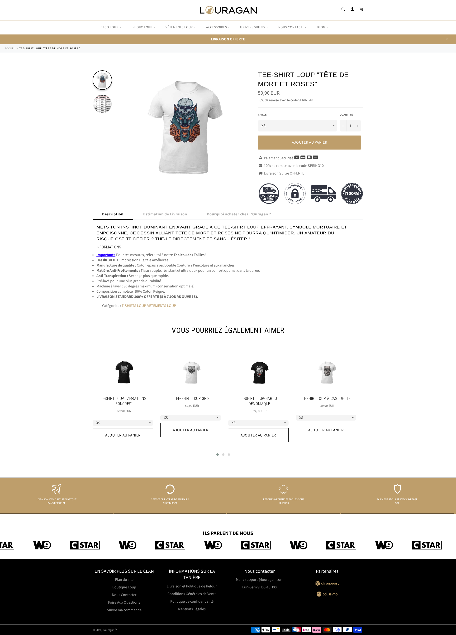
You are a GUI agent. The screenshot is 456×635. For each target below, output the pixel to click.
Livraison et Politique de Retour (192, 586)
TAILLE (262, 115)
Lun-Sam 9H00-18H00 (259, 587)
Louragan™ (110, 630)
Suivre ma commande (124, 610)
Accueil (10, 48)
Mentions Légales (192, 609)
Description (113, 214)
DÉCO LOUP (109, 27)
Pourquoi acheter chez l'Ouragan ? (239, 214)
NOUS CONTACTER (292, 27)
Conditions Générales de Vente (191, 593)
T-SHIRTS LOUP (134, 305)
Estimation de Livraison (165, 214)
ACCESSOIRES (217, 27)
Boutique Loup (124, 587)
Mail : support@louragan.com (259, 579)
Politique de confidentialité (192, 601)
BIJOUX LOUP (142, 27)
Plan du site (124, 579)
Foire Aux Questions (124, 602)
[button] (217, 454)
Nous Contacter (124, 594)
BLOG (321, 27)
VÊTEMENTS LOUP (180, 27)
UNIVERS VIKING (253, 27)
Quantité (346, 115)
